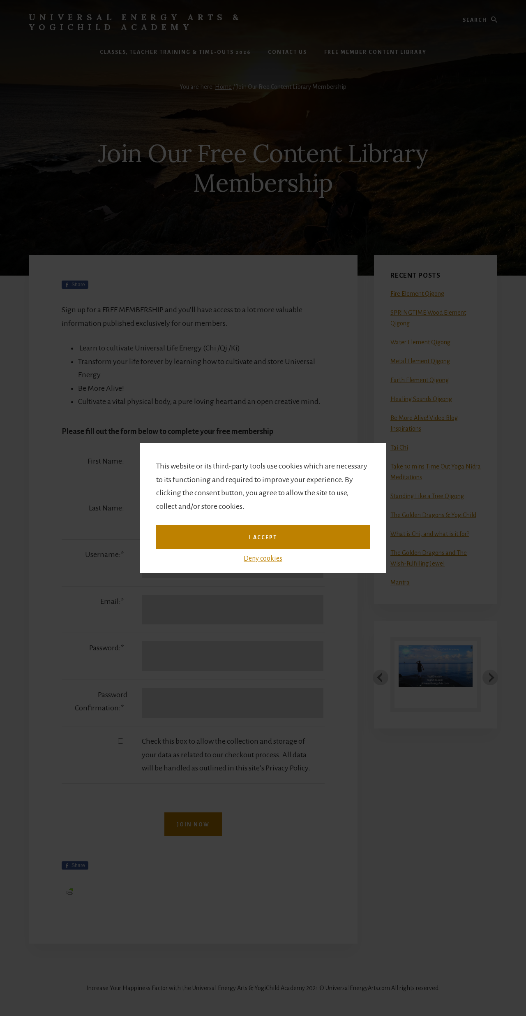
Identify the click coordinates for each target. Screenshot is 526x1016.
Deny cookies (263, 558)
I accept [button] (263, 537)
